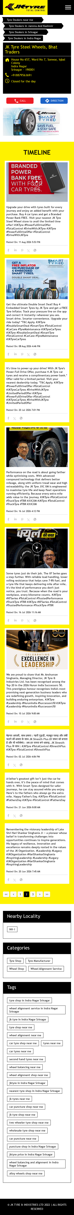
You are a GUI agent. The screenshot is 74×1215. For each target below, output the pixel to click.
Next (40, 894)
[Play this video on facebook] (37, 183)
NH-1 (12, 929)
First (6, 894)
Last (47, 894)
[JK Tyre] (25, 7)
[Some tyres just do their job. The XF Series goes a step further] (37, 549)
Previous (13, 894)
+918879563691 (21, 75)
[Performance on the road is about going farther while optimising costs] (37, 447)
